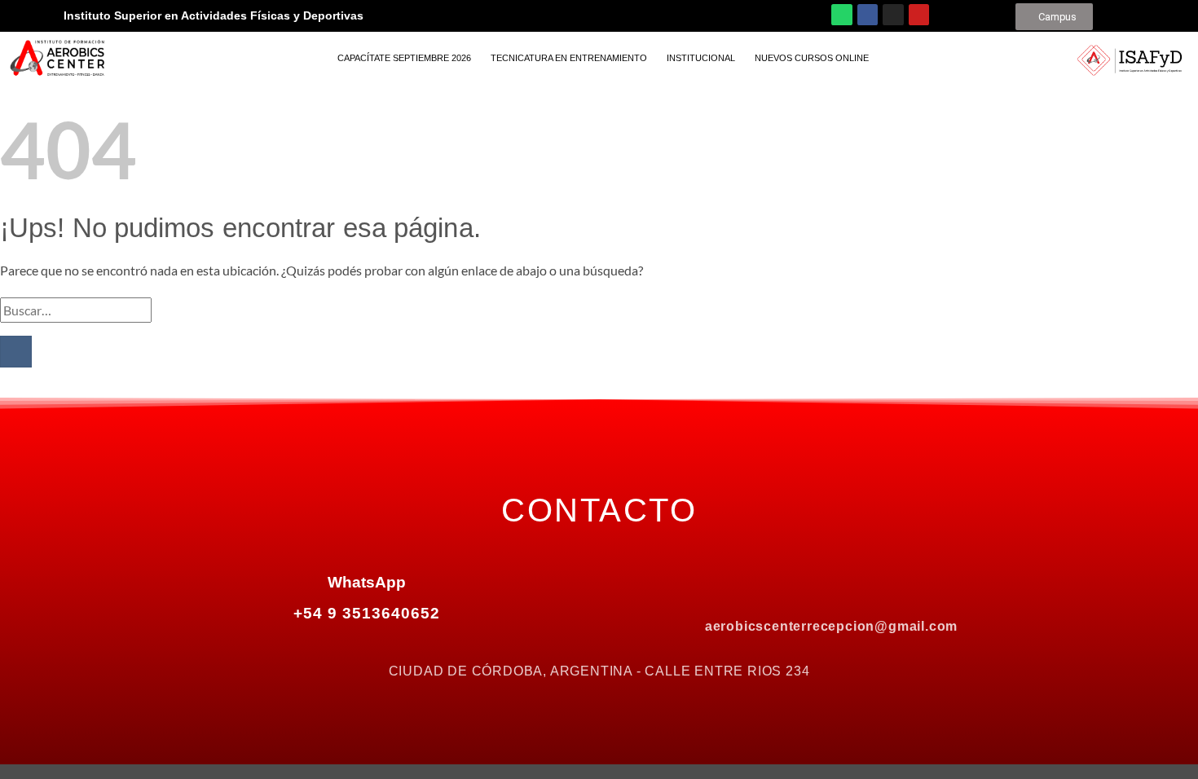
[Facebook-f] (762, 584)
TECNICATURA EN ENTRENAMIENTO (569, 58)
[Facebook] (868, 14)
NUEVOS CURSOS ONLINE (812, 58)
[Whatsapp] (841, 14)
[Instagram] (893, 14)
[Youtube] (919, 14)
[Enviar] (16, 351)
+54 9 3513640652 (366, 613)
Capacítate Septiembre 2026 (404, 58)
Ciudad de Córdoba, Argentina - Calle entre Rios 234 (599, 671)
